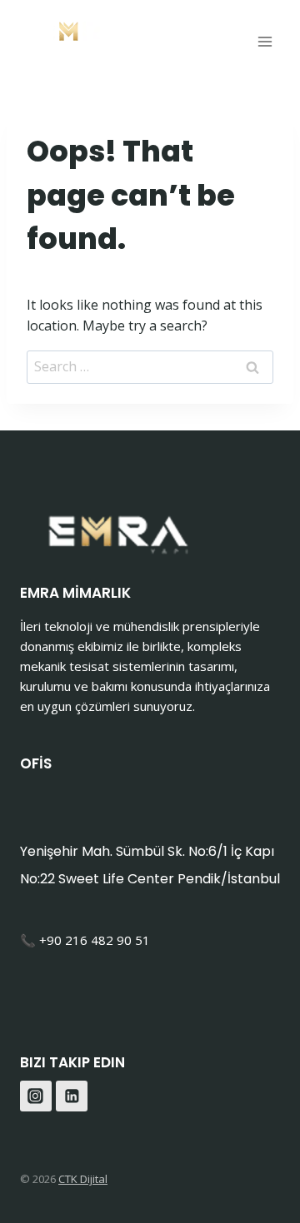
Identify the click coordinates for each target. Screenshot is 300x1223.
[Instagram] (36, 1096)
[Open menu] (264, 41)
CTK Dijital (83, 1178)
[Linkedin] (72, 1096)
